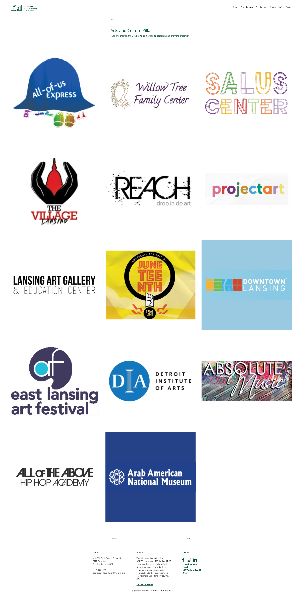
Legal (185, 567)
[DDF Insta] (189, 560)
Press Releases (189, 564)
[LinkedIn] (195, 560)
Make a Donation (145, 584)
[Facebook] (183, 560)
